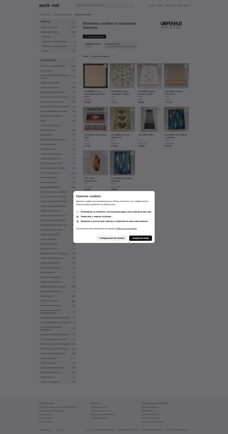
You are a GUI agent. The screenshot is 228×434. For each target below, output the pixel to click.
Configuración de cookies (112, 238)
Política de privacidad (126, 228)
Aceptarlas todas (140, 238)
